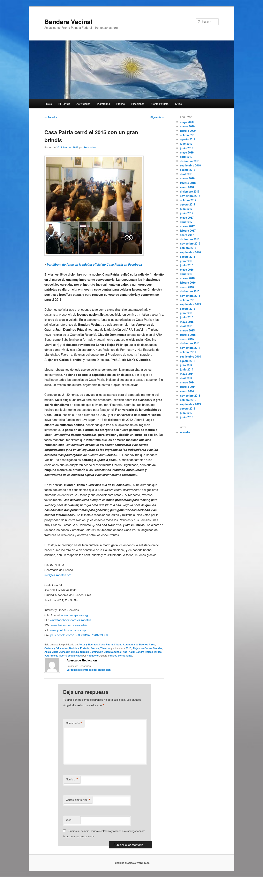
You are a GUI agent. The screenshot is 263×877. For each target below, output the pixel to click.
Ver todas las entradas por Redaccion (90, 670)
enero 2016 (187, 287)
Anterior (50, 117)
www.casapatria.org (74, 615)
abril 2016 (186, 274)
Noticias (74, 648)
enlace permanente (121, 655)
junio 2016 (186, 265)
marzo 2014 (187, 382)
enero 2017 (187, 235)
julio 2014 (186, 365)
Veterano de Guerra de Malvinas (63, 655)
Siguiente (157, 117)
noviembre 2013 (190, 395)
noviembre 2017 (190, 196)
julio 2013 (186, 413)
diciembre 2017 (189, 191)
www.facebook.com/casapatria (70, 620)
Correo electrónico (78, 799)
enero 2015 (187, 339)
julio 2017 (186, 209)
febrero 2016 (188, 282)
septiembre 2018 (190, 165)
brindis (75, 652)
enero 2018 (187, 187)
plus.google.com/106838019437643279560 (79, 635)
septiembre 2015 (190, 304)
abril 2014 (186, 378)
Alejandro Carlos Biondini (147, 648)
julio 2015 (186, 313)
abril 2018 (186, 174)
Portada (84, 648)
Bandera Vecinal (68, 21)
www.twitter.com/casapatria (69, 625)
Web (68, 820)
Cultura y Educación (56, 648)
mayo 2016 (187, 269)
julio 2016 (186, 261)
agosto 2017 (187, 204)
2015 (128, 648)
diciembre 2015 (189, 291)
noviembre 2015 (190, 296)
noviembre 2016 (190, 243)
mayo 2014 (187, 374)
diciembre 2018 (189, 161)
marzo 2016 (187, 278)
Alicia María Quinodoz (57, 652)
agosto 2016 (187, 256)
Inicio (48, 104)
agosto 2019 (187, 139)
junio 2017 (186, 213)
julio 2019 (186, 143)
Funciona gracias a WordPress (132, 863)
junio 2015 (186, 317)
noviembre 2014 (190, 348)
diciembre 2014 (189, 343)
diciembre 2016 (189, 239)
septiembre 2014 (190, 356)
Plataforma (103, 104)
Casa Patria (106, 644)
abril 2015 (186, 326)
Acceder (185, 432)
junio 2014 (186, 369)
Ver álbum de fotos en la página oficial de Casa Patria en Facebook (94, 264)
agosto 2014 (187, 361)
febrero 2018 (188, 183)
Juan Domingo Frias (115, 652)
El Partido (64, 104)
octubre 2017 (188, 200)
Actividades (83, 104)
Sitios (178, 104)
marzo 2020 (187, 126)
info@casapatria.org (57, 575)
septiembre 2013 (190, 404)
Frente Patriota (159, 104)
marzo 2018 (187, 178)
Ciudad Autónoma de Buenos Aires (134, 644)
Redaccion (89, 147)
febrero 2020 (188, 131)
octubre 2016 (188, 248)
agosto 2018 (187, 170)
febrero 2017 (188, 230)
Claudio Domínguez (91, 652)
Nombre (72, 779)
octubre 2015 (188, 300)
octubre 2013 (188, 400)
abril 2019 (186, 157)
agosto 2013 (187, 408)
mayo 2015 (187, 322)
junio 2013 (186, 417)
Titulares (105, 648)
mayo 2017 (187, 217)
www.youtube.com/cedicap (68, 630)
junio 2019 (186, 148)
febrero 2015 (188, 335)
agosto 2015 (187, 308)
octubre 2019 (188, 135)
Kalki (132, 652)
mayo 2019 (187, 152)
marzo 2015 (187, 330)
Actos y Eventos (88, 644)
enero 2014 (187, 391)
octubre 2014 (188, 352)
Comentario (74, 723)
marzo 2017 (187, 226)
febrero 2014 (188, 387)
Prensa (120, 104)
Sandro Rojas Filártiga (149, 652)
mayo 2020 (187, 122)
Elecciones (137, 104)
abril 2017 (186, 222)
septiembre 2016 (190, 252)
